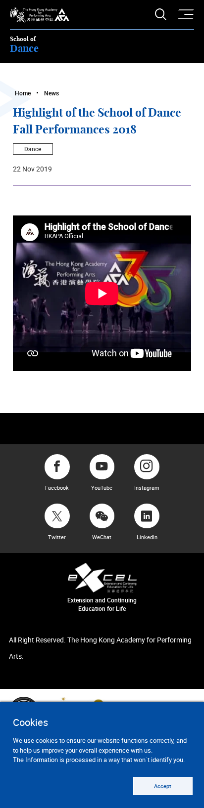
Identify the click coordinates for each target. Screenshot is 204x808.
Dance (32, 149)
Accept (162, 786)
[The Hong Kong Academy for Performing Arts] (40, 15)
